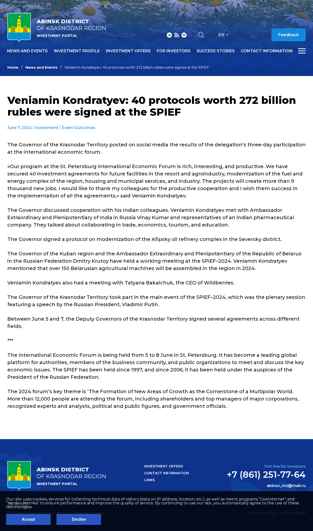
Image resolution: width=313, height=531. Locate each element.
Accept (28, 519)
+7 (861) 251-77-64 (266, 474)
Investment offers (128, 51)
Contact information (267, 51)
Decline (79, 519)
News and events (27, 51)
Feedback (288, 35)
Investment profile (77, 51)
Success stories (216, 51)
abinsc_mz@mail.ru (286, 486)
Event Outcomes (78, 127)
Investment (46, 127)
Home (12, 67)
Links (149, 480)
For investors (173, 51)
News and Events (41, 67)
